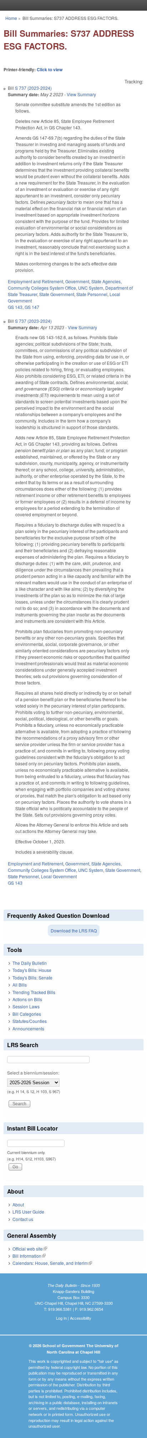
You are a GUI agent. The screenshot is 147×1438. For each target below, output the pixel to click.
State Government (56, 294)
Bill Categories (26, 1014)
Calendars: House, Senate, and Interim (52, 1263)
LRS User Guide (28, 1212)
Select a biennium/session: (33, 1073)
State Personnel (91, 294)
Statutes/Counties (29, 1021)
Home (11, 18)
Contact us (22, 1219)
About (18, 1204)
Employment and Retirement (35, 281)
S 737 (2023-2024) (33, 88)
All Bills (19, 985)
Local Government (59, 876)
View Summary (81, 94)
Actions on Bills (27, 999)
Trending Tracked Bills (33, 992)
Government (77, 281)
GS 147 (32, 307)
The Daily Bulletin (29, 963)
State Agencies (106, 281)
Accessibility (80, 1318)
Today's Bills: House (31, 970)
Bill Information (29, 1256)
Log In (61, 1318)
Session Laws (26, 1006)
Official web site (29, 1249)
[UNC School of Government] (71, 5)
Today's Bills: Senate (32, 977)
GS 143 (15, 307)
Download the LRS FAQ (74, 930)
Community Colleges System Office (42, 288)
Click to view (49, 69)
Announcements (28, 1028)
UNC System (90, 288)
